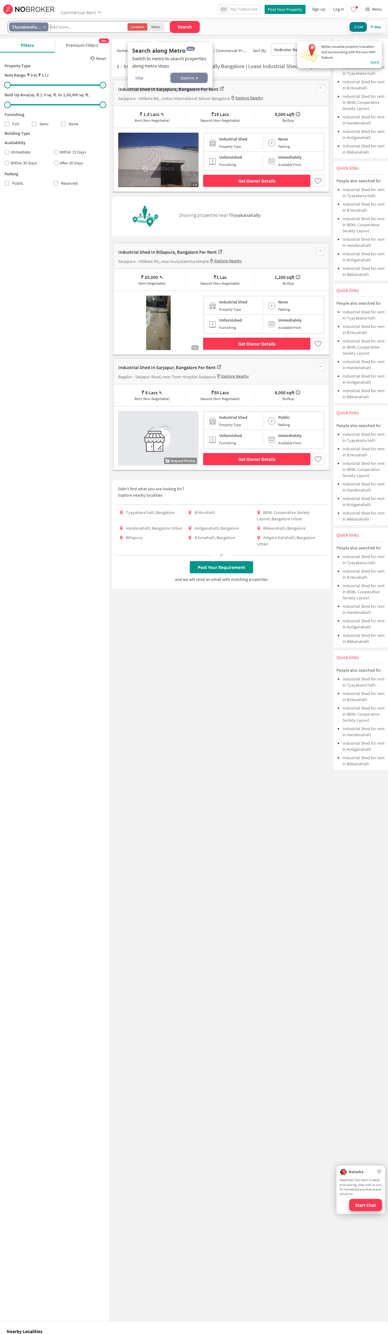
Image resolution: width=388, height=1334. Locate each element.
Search (185, 27)
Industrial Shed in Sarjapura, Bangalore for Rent (168, 89)
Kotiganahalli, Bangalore (217, 528)
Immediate (20, 152)
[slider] (7, 85)
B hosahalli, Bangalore (215, 537)
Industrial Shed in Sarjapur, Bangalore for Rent (167, 367)
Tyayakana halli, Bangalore (150, 512)
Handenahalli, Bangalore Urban (154, 528)
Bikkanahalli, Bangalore (284, 528)
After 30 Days (71, 163)
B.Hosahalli (205, 512)
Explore (187, 78)
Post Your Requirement (221, 567)
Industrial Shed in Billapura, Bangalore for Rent (167, 252)
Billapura (134, 537)
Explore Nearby (249, 98)
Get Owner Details (257, 181)
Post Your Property (285, 9)
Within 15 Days (73, 152)
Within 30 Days (24, 163)
